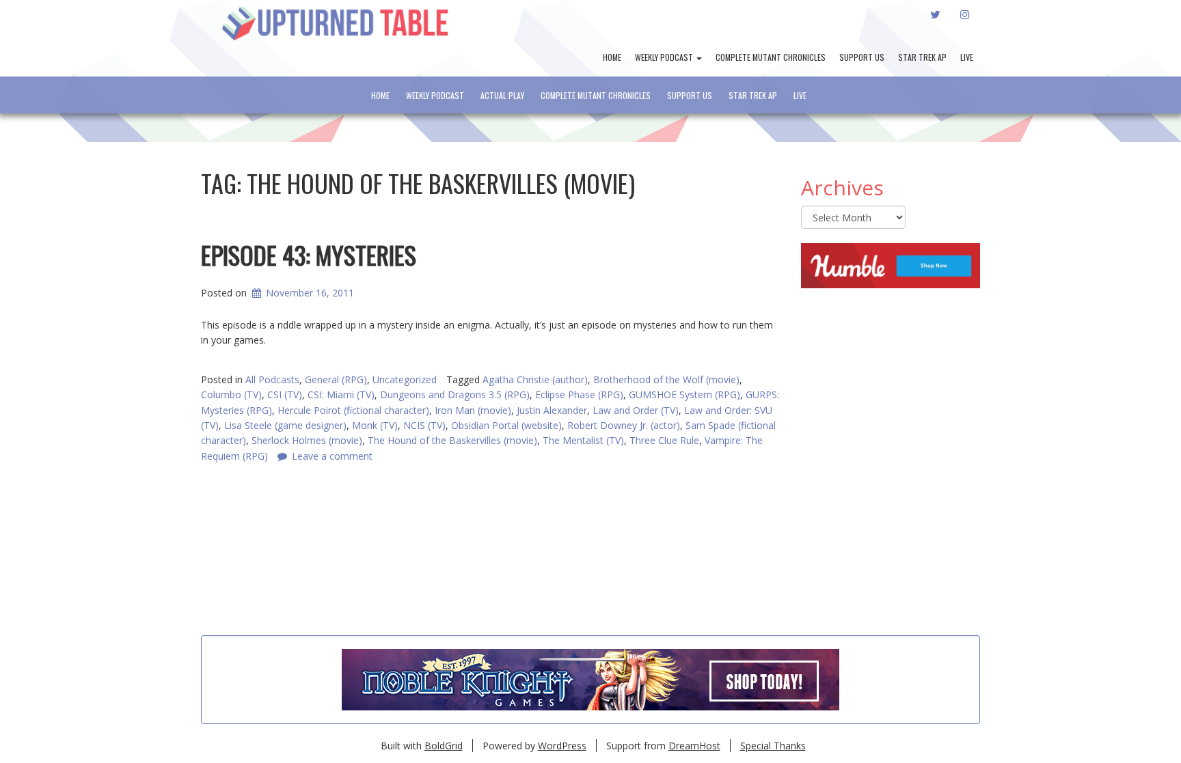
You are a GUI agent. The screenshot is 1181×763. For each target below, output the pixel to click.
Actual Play (502, 95)
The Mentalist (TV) (583, 440)
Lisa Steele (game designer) (285, 425)
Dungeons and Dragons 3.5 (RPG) (455, 394)
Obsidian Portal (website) (506, 425)
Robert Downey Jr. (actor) (623, 425)
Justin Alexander (552, 410)
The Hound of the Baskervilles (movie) (452, 440)
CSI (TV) (284, 394)
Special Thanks (773, 745)
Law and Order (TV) (636, 410)
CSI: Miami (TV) (341, 394)
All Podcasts (272, 379)
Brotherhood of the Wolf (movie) (666, 379)
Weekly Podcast (665, 57)
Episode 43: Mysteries (308, 254)
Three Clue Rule (664, 440)
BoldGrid (443, 745)
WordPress (562, 745)
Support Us (861, 57)
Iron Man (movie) (473, 410)
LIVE (966, 57)
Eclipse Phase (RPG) (579, 394)
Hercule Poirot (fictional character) (353, 410)
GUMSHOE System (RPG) (684, 394)
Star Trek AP (922, 57)
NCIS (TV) (424, 425)
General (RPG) (336, 379)
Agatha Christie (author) (535, 379)
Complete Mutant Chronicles (771, 57)
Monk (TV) (375, 425)
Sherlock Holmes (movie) (307, 440)
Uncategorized (404, 379)
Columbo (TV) (231, 394)
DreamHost (694, 745)
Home (612, 57)
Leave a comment (332, 455)
